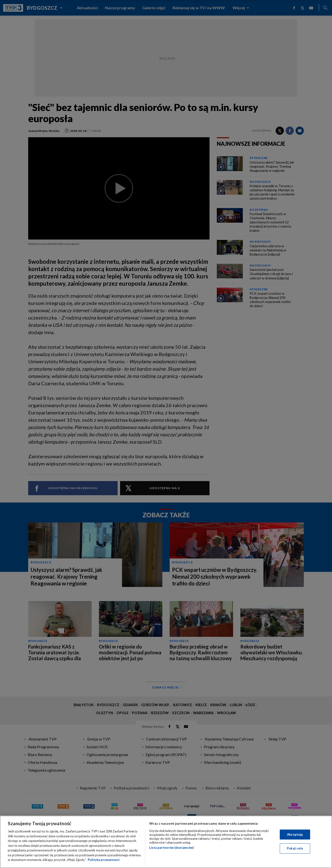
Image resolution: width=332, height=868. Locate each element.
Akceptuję (295, 834)
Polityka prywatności (104, 860)
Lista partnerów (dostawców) (171, 848)
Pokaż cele (295, 848)
